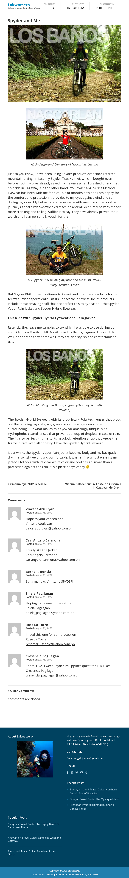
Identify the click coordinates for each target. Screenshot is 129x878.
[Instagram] (72, 772)
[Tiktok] (86, 772)
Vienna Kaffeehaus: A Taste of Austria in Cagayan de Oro (92, 485)
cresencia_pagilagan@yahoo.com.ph (53, 675)
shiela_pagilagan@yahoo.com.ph (50, 613)
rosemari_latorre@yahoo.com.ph (50, 644)
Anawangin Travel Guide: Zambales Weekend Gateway (34, 839)
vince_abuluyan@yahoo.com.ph (49, 528)
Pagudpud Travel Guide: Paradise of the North (31, 853)
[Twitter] (76, 772)
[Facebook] (67, 772)
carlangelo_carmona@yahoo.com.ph (53, 559)
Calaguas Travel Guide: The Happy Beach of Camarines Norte (33, 825)
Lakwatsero (19, 4)
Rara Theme (68, 874)
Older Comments (22, 691)
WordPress (93, 874)
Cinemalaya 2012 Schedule (28, 484)
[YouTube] (81, 772)
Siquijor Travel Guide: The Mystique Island (94, 799)
